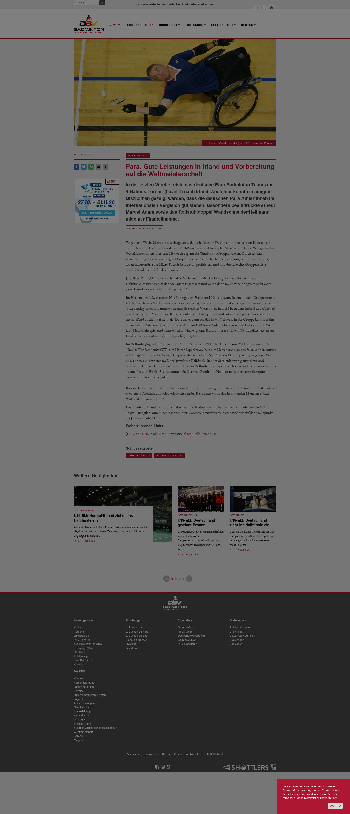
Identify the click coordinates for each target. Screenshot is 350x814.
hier (334, 798)
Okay (333, 805)
